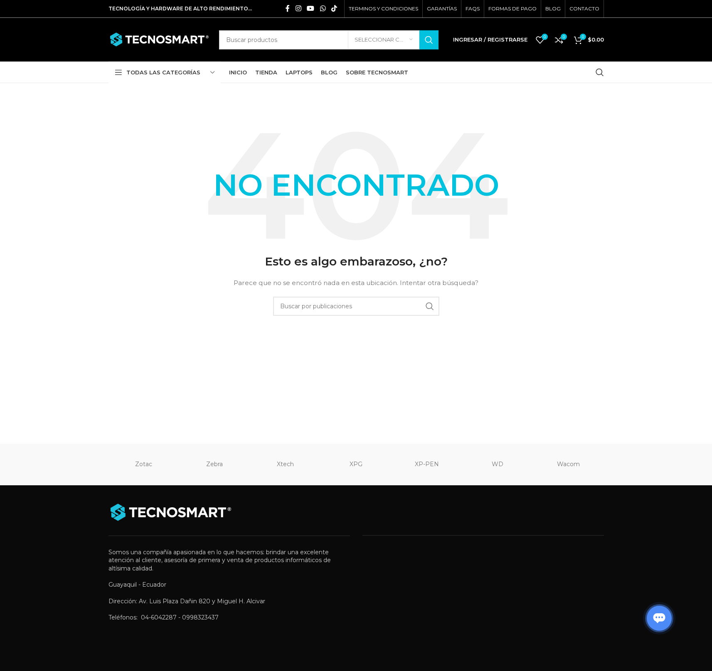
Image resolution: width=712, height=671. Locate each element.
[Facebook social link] (288, 8)
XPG (356, 464)
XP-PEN (427, 464)
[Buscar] (599, 72)
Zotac (143, 464)
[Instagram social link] (298, 8)
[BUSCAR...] (429, 39)
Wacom (568, 464)
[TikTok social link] (334, 8)
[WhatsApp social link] (322, 8)
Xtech (285, 464)
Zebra (214, 464)
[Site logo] (159, 39)
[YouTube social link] (310, 8)
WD (497, 464)
